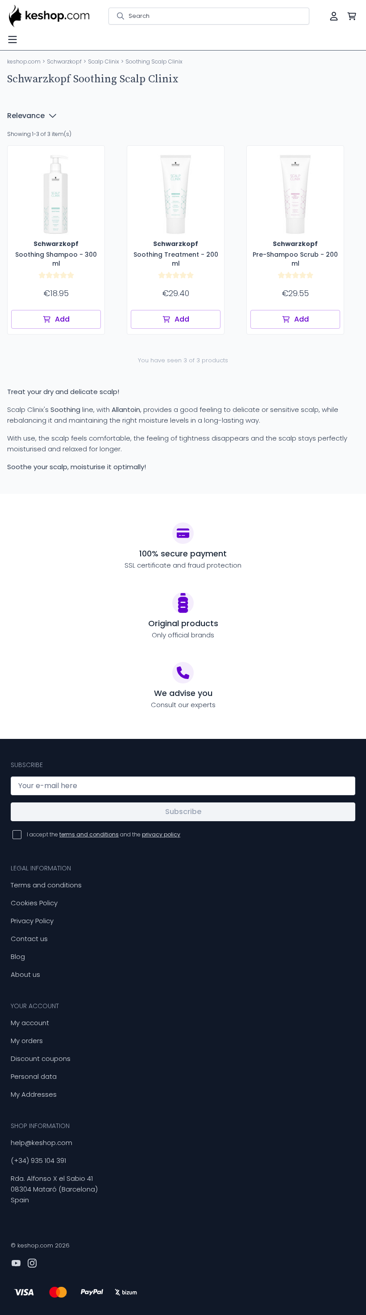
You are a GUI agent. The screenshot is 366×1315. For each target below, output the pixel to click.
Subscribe (183, 811)
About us (25, 974)
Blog (18, 956)
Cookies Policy (34, 903)
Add (62, 319)
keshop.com (24, 61)
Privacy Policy (32, 920)
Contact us (29, 938)
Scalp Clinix (103, 61)
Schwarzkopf (64, 61)
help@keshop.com (41, 1142)
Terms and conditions (46, 885)
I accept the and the (103, 834)
